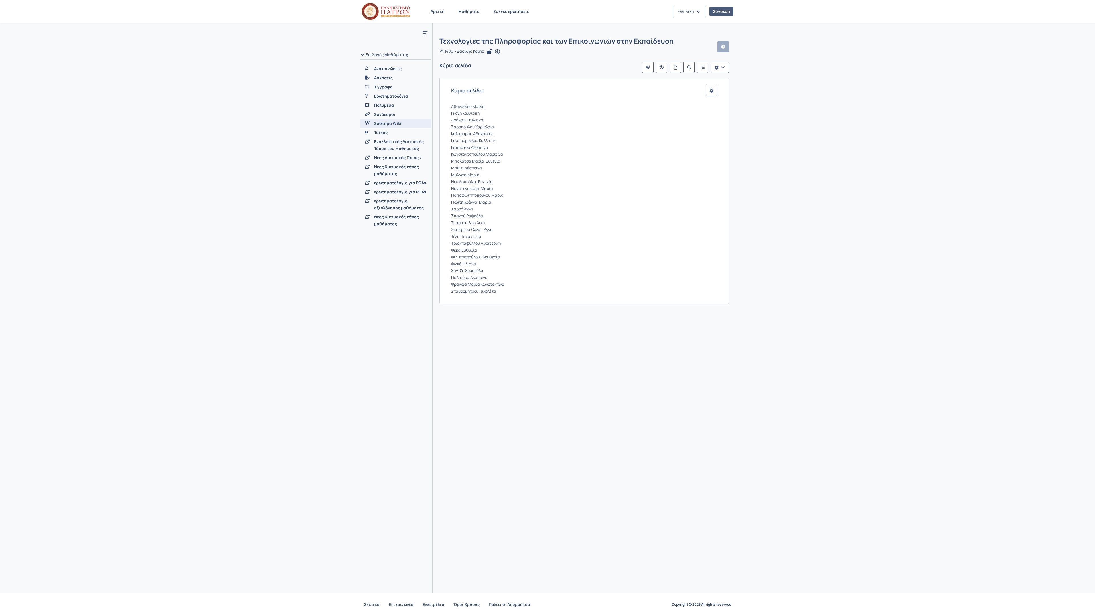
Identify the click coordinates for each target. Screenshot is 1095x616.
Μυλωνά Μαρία (465, 174)
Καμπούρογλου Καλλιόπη (473, 140)
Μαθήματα (469, 11)
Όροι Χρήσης (466, 604)
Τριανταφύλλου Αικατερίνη (476, 243)
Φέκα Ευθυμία (464, 250)
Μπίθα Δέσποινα (466, 168)
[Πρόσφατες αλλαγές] (661, 67)
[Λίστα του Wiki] (702, 67)
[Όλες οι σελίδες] (675, 67)
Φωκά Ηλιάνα (463, 263)
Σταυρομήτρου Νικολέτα (473, 291)
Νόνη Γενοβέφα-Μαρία (472, 188)
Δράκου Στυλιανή (467, 120)
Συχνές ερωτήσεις (511, 11)
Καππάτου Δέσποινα (469, 147)
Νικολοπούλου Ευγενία (472, 181)
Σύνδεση (721, 11)
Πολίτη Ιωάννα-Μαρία (471, 202)
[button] (689, 11)
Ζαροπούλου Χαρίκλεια (472, 126)
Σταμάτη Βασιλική (468, 222)
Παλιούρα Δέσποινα (469, 277)
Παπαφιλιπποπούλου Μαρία (477, 195)
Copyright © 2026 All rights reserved (701, 604)
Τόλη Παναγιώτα (466, 236)
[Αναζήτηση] (689, 67)
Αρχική (438, 11)
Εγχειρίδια (433, 604)
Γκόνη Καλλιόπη (465, 113)
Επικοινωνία (401, 604)
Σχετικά (372, 604)
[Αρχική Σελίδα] (386, 11)
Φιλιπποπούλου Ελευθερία (475, 257)
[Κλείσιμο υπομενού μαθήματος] (425, 33)
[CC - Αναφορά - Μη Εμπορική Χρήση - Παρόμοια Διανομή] (497, 52)
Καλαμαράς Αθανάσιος (472, 133)
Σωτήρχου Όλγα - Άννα (472, 229)
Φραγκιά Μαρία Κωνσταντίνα (477, 284)
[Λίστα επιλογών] (720, 67)
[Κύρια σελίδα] (648, 67)
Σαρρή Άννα (462, 209)
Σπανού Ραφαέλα (467, 215)
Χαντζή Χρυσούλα (467, 270)
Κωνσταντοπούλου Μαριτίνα (477, 154)
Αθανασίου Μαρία (468, 106)
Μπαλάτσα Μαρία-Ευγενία (475, 161)
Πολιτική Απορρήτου (509, 604)
